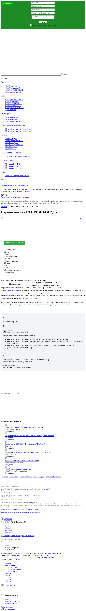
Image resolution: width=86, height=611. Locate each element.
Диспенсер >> (10, 110)
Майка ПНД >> (11, 139)
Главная (4, 207)
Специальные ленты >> (14, 108)
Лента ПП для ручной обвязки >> (18, 156)
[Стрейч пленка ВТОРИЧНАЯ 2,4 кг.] (15, 240)
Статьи (22, 477)
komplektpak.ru (33, 502)
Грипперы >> (10, 149)
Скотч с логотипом (12, 601)
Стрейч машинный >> (13, 88)
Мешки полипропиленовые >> (17, 176)
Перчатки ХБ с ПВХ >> (14, 164)
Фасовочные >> (11, 147)
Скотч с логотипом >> (13, 104)
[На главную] (5, 536)
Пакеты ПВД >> (11, 143)
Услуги (29, 477)
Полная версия (6, 518)
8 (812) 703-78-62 (48, 557)
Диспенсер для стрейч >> (15, 92)
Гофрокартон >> (11, 117)
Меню (7, 528)
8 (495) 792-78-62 (41, 555)
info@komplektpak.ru (16, 499)
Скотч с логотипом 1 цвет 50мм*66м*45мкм (22, 461)
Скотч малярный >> (13, 106)
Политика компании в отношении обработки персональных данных (19, 509)
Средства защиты (7, 160)
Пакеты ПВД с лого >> (14, 145)
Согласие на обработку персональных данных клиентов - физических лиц (20, 512)
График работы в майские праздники (15, 197)
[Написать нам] (27, 536)
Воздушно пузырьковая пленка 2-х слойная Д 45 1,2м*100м (28, 452)
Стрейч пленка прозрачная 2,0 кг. (18, 469)
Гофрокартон (6, 113)
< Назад (81, 219)
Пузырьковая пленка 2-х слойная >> (19, 129)
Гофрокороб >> (11, 119)
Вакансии (13, 567)
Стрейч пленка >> (12, 86)
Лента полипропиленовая (11, 153)
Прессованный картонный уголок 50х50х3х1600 (24, 427)
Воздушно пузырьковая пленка (13, 125)
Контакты (57, 477)
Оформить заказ (7, 607)
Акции (41, 477)
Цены (35, 477)
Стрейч (3, 82)
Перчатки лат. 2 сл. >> (13, 168)
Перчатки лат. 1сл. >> (13, 166)
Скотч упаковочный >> (14, 100)
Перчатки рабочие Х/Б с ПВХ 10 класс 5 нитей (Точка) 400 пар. (29, 436)
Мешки (3, 172)
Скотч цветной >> (12, 102)
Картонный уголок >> (13, 121)
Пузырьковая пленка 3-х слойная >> (19, 131)
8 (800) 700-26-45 (13, 559)
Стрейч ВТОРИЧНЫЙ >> (15, 90)
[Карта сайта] (14, 536)
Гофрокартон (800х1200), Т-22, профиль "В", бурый (25, 444)
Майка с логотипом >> (14, 141)
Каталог (8, 526)
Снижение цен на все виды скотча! (14, 185)
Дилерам (13, 571)
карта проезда (46, 489)
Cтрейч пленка (11, 603)
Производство (15, 569)
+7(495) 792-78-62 (7, 520)
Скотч (3, 96)
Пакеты (4, 135)
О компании (13, 477)
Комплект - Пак (10, 585)
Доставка (48, 477)
